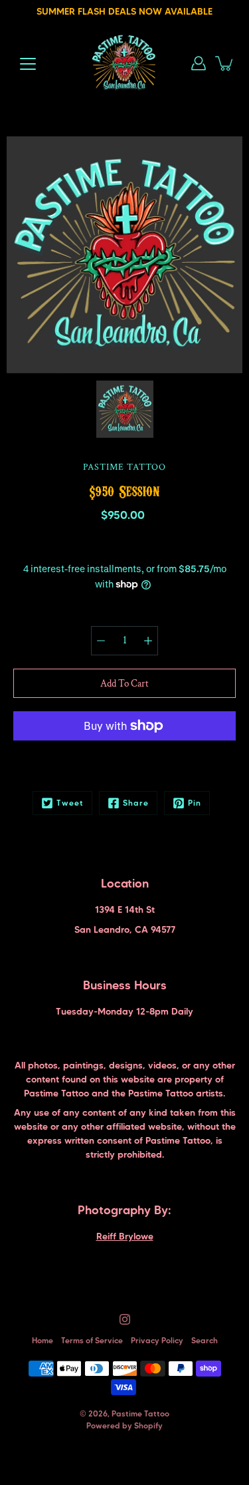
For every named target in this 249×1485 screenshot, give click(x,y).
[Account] (198, 63)
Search (204, 1340)
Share (136, 803)
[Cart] (225, 63)
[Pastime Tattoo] (124, 63)
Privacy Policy (157, 1340)
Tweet (70, 803)
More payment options (124, 761)
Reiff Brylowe (124, 1236)
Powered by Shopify (124, 1425)
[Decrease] (101, 640)
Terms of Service (92, 1340)
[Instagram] (125, 1319)
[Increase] (148, 640)
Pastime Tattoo (140, 1413)
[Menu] (27, 64)
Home (42, 1340)
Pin (194, 803)
